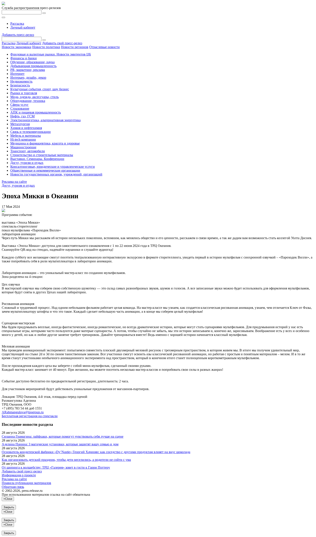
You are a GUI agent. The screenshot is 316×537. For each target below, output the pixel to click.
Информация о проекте (19, 475)
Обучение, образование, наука (32, 62)
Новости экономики (16, 47)
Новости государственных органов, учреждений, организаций (56, 174)
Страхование (19, 108)
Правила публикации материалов (26, 483)
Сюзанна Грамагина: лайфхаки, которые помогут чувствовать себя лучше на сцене (62, 436)
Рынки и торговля (23, 93)
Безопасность (20, 85)
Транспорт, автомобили (27, 151)
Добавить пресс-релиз (18, 35)
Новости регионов (74, 47)
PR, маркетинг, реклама (27, 70)
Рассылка (17, 23)
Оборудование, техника (27, 101)
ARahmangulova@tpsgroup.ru (23, 412)
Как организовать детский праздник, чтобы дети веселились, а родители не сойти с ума (66, 460)
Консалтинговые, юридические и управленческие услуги (52, 166)
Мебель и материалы (25, 135)
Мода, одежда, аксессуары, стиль (34, 97)
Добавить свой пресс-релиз (62, 43)
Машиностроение (23, 147)
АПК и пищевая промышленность (35, 112)
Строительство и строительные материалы (41, 155)
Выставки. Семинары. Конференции (37, 159)
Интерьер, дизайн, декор (28, 77)
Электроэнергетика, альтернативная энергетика (45, 120)
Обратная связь (13, 487)
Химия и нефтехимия (26, 128)
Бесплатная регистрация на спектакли (30, 416)
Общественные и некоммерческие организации (45, 170)
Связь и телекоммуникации (30, 132)
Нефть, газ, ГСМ (22, 116)
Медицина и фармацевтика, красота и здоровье (45, 143)
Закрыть (8, 507)
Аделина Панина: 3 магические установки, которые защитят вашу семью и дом (60, 444)
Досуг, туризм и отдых (26, 163)
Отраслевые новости (104, 47)
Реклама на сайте (14, 181)
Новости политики (46, 47)
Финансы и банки (23, 58)
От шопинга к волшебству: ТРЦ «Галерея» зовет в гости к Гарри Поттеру (56, 467)
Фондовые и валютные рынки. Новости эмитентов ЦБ (50, 54)
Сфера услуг (19, 104)
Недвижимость (21, 81)
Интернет (17, 73)
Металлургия (20, 124)
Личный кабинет (22, 27)
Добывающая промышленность (33, 66)
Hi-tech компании (23, 139)
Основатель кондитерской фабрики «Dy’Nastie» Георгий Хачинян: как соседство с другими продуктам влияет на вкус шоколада (96, 452)
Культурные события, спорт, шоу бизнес (39, 89)
